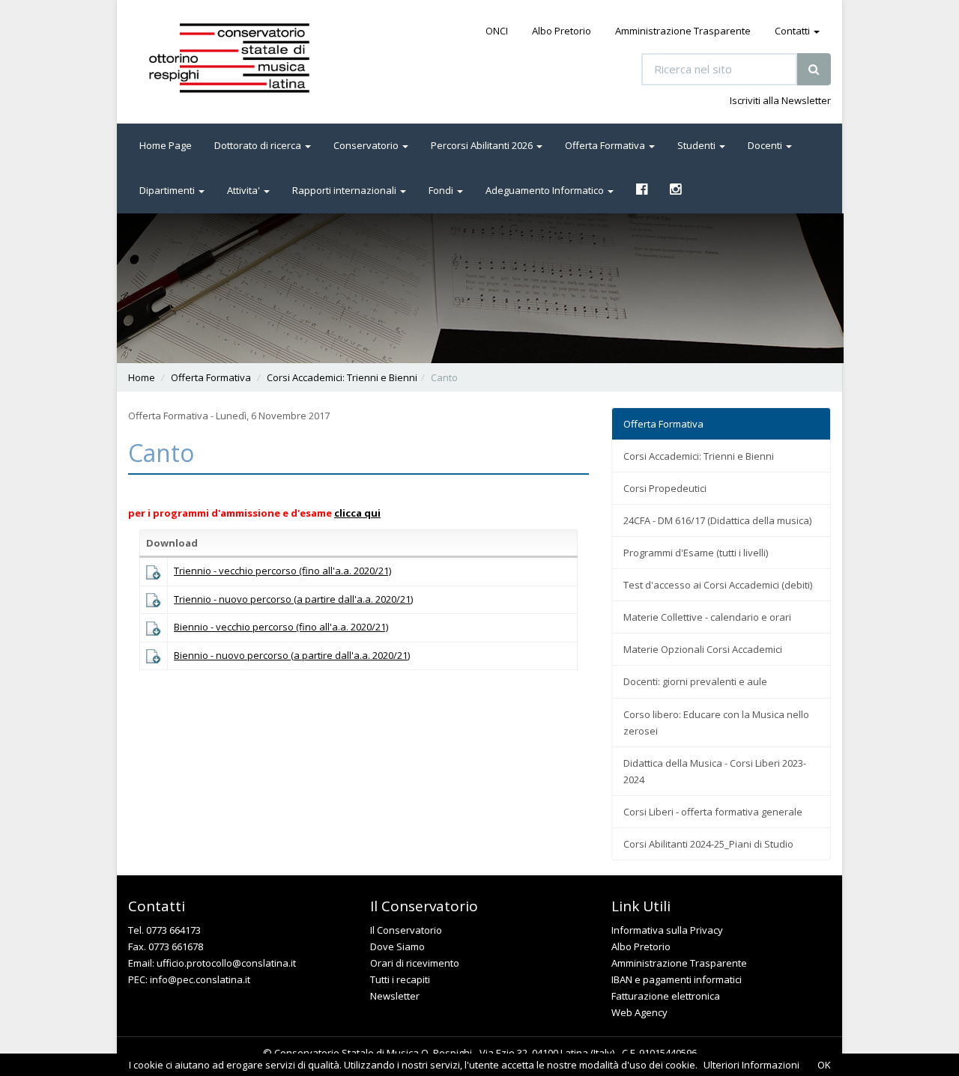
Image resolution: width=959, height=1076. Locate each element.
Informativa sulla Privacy (667, 930)
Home (141, 377)
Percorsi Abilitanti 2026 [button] (483, 145)
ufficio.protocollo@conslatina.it (226, 963)
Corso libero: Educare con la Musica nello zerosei (716, 723)
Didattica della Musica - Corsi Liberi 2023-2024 (714, 771)
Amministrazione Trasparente (683, 30)
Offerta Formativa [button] (606, 145)
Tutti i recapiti (400, 979)
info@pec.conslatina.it (200, 979)
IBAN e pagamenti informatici (676, 979)
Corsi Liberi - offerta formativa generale (712, 811)
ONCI (496, 30)
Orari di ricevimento (414, 963)
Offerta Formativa (211, 377)
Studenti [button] (697, 145)
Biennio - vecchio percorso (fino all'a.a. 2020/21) (281, 626)
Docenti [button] (766, 145)
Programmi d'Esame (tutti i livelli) (695, 552)
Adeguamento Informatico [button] (545, 190)
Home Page (165, 145)
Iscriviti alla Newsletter (780, 100)
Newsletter (395, 996)
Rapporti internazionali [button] (345, 190)
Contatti (793, 30)
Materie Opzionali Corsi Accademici (702, 649)
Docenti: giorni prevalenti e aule (695, 681)
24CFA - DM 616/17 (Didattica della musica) (717, 520)
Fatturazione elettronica (665, 996)
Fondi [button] (442, 190)
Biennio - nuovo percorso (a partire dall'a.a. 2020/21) (292, 655)
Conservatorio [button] (367, 145)
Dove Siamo (397, 946)
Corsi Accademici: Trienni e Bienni (342, 377)
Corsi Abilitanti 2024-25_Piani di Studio (708, 844)
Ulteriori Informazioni (751, 1065)
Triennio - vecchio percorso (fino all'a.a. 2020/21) (282, 570)
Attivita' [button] (244, 190)
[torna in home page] (250, 58)
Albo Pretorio (561, 30)
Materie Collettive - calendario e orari (707, 617)
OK (824, 1065)
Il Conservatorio (406, 930)
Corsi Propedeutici (665, 488)
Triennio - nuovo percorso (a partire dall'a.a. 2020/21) (293, 599)
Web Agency (639, 1012)
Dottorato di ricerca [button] (258, 145)
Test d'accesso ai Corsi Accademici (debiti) (717, 585)
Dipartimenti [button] (168, 190)
